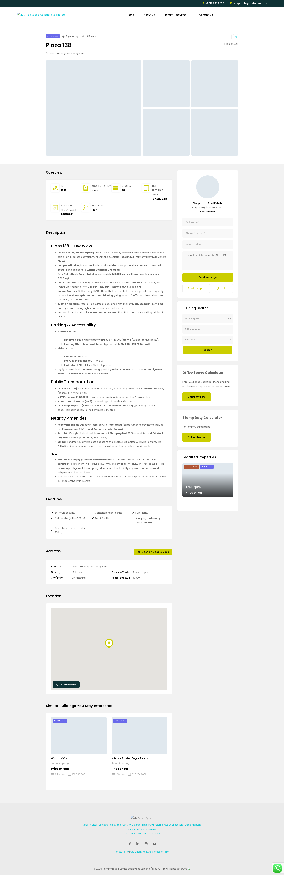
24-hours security (65, 512)
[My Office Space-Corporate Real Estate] (41, 14)
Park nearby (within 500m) (70, 518)
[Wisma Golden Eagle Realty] (139, 735)
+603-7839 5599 (132, 833)
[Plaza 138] (207, 186)
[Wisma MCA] (79, 735)
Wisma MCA (59, 758)
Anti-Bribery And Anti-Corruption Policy (150, 851)
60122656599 (208, 211)
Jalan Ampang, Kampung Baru (66, 53)
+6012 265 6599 (215, 3)
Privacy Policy (122, 851)
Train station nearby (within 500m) (70, 530)
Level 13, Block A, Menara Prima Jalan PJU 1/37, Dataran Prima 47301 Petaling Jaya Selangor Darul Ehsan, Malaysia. (142, 824)
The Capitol (193, 487)
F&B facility (141, 512)
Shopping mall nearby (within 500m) (147, 520)
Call (223, 288)
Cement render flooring (108, 512)
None (95, 190)
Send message (208, 277)
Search (208, 350)
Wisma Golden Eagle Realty (130, 758)
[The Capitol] (207, 480)
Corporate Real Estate (208, 203)
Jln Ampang (79, 577)
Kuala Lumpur (140, 572)
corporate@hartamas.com (250, 3)
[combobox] (207, 329)
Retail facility (102, 518)
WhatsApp (197, 288)
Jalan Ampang (60, 763)
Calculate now (196, 396)
